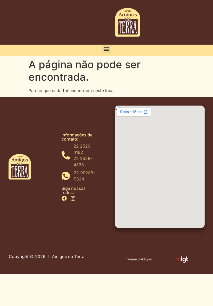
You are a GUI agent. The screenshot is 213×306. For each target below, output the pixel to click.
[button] (106, 49)
